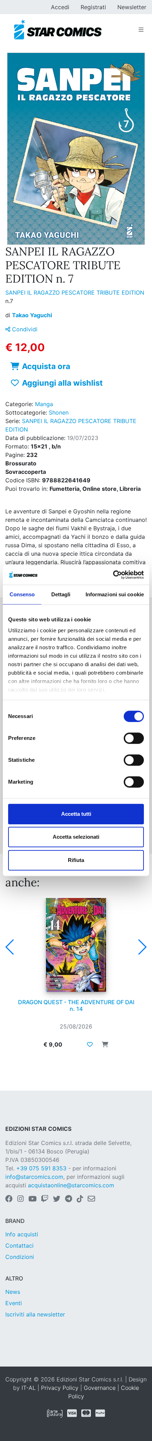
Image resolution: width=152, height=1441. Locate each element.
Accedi (60, 7)
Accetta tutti (76, 814)
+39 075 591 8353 (41, 1168)
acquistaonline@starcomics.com (71, 1185)
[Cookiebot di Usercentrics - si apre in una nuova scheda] (113, 574)
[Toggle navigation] (141, 30)
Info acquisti (21, 1234)
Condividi (23, 329)
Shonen (59, 412)
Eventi (13, 1303)
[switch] (134, 738)
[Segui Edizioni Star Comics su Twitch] (44, 1199)
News (12, 1291)
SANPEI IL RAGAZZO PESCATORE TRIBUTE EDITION (74, 292)
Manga (44, 404)
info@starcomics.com (34, 1176)
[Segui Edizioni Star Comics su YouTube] (32, 1199)
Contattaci (19, 1245)
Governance (100, 1387)
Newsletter (131, 7)
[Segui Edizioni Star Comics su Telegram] (68, 1199)
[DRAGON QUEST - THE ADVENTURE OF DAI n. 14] (76, 945)
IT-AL (29, 1387)
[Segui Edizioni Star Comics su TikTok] (80, 1199)
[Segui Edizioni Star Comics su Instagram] (20, 1199)
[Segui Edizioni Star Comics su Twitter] (56, 1199)
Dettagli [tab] (61, 594)
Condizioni (19, 1256)
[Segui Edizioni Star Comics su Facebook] (9, 1199)
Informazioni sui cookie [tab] (115, 594)
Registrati (93, 7)
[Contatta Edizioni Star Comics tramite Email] (91, 1199)
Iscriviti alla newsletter (35, 1314)
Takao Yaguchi (32, 315)
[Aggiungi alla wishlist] (89, 1044)
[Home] (58, 29)
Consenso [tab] (22, 594)
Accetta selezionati (76, 837)
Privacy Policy (59, 1387)
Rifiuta (76, 860)
